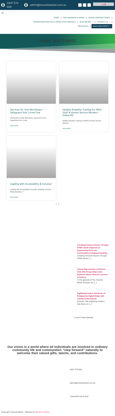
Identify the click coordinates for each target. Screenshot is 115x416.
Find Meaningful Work (73, 18)
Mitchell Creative (42, 412)
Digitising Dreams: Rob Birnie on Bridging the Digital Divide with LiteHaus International (91, 296)
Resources (83, 26)
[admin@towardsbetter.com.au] (26, 5)
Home (56, 18)
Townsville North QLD (79, 396)
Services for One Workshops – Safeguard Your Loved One (27, 111)
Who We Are (85, 22)
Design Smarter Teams (99, 18)
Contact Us (102, 22)
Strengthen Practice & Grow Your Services (54, 22)
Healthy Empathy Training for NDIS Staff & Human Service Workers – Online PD (82, 112)
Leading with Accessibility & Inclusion (31, 183)
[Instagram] (84, 5)
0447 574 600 (76, 369)
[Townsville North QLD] (64, 400)
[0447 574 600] (3, 5)
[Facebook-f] (80, 5)
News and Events (101, 26)
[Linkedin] (89, 5)
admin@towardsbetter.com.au (82, 383)
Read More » (14, 126)
